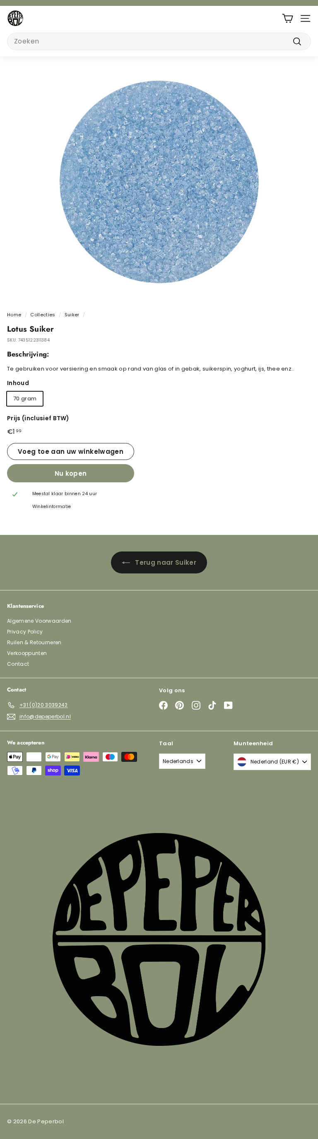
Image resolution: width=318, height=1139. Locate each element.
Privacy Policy (25, 631)
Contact (18, 663)
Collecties (42, 314)
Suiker (72, 314)
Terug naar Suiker (165, 562)
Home (14, 314)
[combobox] (159, 41)
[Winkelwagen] (287, 18)
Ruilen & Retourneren (34, 642)
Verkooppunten (27, 653)
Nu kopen (71, 473)
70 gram (24, 398)
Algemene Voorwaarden (39, 620)
